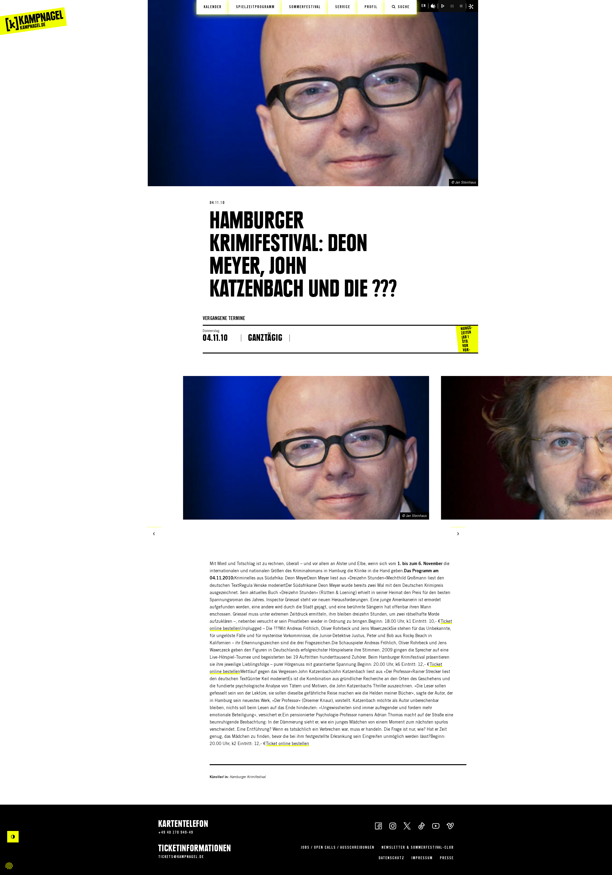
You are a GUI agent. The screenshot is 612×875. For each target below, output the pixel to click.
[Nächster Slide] (458, 534)
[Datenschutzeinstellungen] (9, 865)
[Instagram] (392, 825)
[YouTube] (435, 825)
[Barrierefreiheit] (433, 6)
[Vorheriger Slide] (154, 534)
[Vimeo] (450, 825)
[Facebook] (378, 825)
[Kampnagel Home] (33, 17)
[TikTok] (421, 825)
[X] (407, 825)
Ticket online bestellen (287, 744)
